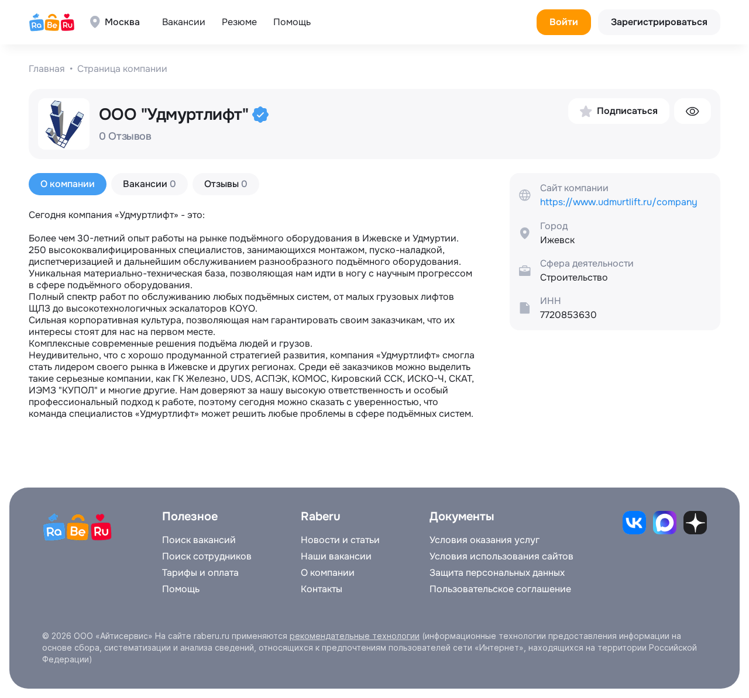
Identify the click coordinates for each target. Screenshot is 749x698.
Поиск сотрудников (207, 556)
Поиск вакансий (199, 540)
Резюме (239, 22)
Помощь (292, 22)
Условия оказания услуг (485, 540)
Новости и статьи (340, 540)
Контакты (321, 589)
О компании (328, 573)
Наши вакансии (336, 556)
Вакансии (183, 22)
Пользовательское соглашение (500, 589)
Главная (47, 69)
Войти (563, 22)
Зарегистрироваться (659, 22)
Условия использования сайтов (501, 556)
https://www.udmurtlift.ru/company (619, 202)
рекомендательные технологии (355, 636)
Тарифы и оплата (200, 573)
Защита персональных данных (497, 573)
